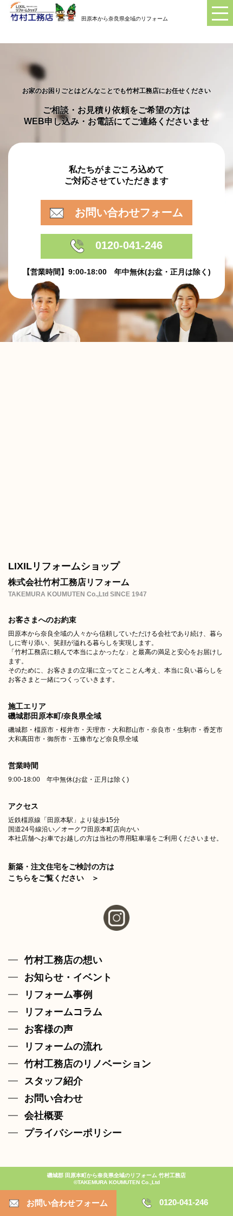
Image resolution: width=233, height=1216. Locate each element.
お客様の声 (48, 1029)
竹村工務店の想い (63, 960)
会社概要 (43, 1115)
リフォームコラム (63, 1011)
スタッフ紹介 (53, 1081)
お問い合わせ (53, 1098)
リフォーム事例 (58, 994)
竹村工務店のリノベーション (87, 1063)
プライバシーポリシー (73, 1132)
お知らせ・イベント (68, 977)
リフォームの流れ (63, 1046)
